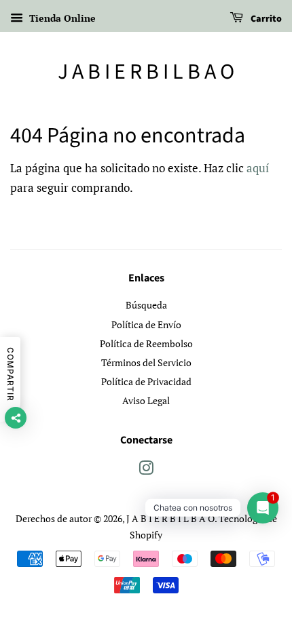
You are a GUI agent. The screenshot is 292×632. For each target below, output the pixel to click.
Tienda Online (61, 18)
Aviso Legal (146, 400)
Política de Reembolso (146, 343)
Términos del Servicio (146, 362)
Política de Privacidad (146, 381)
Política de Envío (146, 324)
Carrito (265, 19)
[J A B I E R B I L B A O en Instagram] (146, 470)
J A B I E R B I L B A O (146, 72)
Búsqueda (146, 304)
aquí (258, 168)
